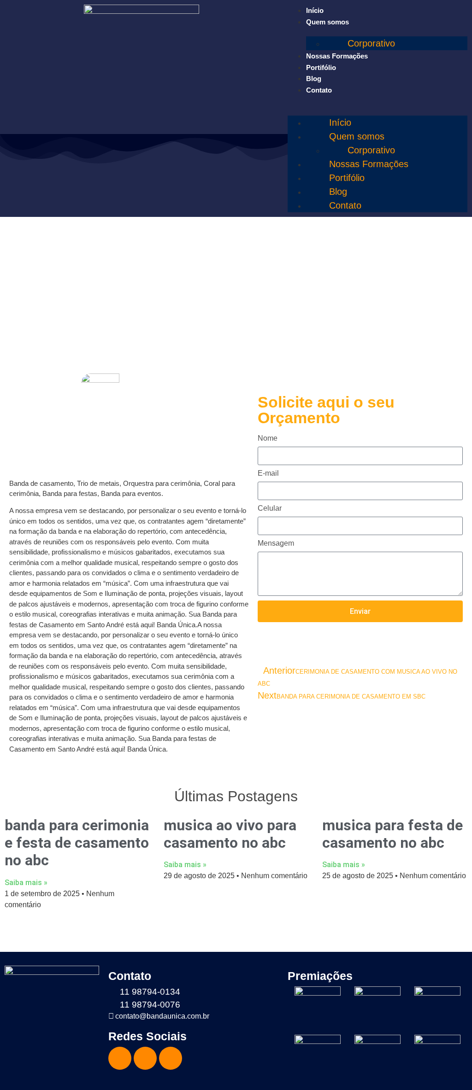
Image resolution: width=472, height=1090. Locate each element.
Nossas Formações (337, 56)
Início (315, 10)
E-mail (268, 473)
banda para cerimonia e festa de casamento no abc (77, 842)
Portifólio (321, 67)
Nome (267, 438)
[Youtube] (170, 1058)
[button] (377, 100)
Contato (319, 90)
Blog (313, 78)
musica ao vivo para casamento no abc (230, 833)
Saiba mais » (26, 882)
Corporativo (371, 43)
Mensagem (276, 543)
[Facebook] (119, 1058)
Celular (270, 508)
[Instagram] (145, 1058)
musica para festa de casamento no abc (392, 833)
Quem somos (327, 22)
